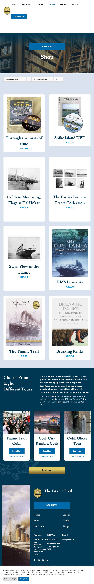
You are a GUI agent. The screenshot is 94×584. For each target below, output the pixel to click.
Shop (66, 526)
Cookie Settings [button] (10, 579)
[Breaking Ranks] (69, 322)
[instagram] (39, 560)
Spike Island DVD (70, 138)
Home (37, 514)
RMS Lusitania (70, 282)
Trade (66, 520)
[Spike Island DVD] (69, 115)
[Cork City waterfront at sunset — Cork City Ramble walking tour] (47, 411)
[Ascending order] (29, 79)
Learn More (16, 456)
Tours (37, 520)
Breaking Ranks (69, 351)
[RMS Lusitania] (69, 253)
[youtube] (43, 560)
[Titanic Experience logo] (37, 489)
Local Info (39, 526)
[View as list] (61, 79)
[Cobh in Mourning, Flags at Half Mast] (24, 179)
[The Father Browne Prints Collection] (69, 179)
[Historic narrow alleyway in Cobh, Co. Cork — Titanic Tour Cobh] (77, 411)
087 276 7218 (52, 540)
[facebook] (34, 560)
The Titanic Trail (24, 351)
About (66, 514)
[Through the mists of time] (24, 115)
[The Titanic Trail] (24, 322)
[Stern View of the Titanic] (24, 248)
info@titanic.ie (68, 540)
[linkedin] (47, 560)
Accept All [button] (23, 579)
